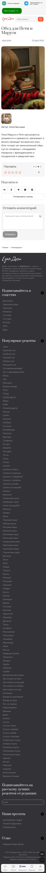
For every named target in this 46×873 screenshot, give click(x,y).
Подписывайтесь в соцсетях (16, 293)
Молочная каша (10, 538)
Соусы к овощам (11, 736)
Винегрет (7, 494)
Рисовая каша (10, 527)
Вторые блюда (10, 386)
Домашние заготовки (13, 675)
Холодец (7, 451)
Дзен (5, 329)
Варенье (7, 711)
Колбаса (7, 422)
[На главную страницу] (8, 19)
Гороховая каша (11, 548)
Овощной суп (9, 364)
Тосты (6, 455)
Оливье (6, 491)
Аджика (6, 758)
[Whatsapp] (25, 190)
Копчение (7, 693)
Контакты (33, 859)
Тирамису (8, 657)
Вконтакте (8, 301)
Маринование (10, 707)
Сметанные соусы (11, 751)
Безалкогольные (11, 776)
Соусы (6, 722)
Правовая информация (18, 859)
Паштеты (7, 433)
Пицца (6, 567)
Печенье (7, 577)
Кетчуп (6, 761)
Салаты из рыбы (11, 484)
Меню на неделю (9, 11)
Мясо (5, 390)
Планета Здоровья (13, 3)
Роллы (6, 462)
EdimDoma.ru (25, 266)
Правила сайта (9, 857)
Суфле (6, 664)
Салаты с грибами (12, 480)
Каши (5, 516)
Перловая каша (10, 545)
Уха (4, 379)
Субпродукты (9, 397)
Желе (5, 646)
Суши (5, 458)
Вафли (6, 603)
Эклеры (6, 660)
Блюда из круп (10, 700)
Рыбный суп (8, 361)
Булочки (7, 610)
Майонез (7, 765)
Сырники (7, 585)
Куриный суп (9, 350)
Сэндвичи (7, 440)
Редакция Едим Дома (13, 844)
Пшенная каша (10, 520)
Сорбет (6, 671)
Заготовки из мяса (12, 678)
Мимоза (7, 509)
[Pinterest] (32, 190)
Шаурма (7, 447)
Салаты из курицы (12, 473)
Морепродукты (10, 408)
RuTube (6, 322)
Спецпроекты (9, 827)
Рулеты (6, 595)
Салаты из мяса (10, 469)
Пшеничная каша (11, 552)
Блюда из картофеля (13, 696)
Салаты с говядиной (13, 476)
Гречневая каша (11, 534)
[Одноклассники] (11, 190)
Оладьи (6, 588)
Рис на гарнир (10, 704)
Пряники (7, 617)
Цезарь (6, 512)
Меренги (7, 668)
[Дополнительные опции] (42, 860)
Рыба (5, 404)
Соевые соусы (10, 743)
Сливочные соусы (11, 740)
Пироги (6, 570)
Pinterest (7, 311)
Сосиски (7, 426)
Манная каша (9, 523)
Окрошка (7, 382)
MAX (5, 326)
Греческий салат (11, 498)
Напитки (7, 769)
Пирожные (8, 635)
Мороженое (9, 631)
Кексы (6, 592)
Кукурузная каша (11, 541)
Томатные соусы (11, 747)
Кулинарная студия (12, 820)
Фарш (6, 401)
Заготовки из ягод (12, 689)
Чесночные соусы (11, 754)
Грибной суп (9, 354)
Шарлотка (8, 613)
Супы (5, 346)
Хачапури (7, 599)
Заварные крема (11, 653)
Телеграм (7, 308)
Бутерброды (9, 429)
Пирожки (7, 581)
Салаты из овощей (12, 487)
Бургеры (7, 437)
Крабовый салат (11, 502)
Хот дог (6, 444)
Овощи (6, 411)
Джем (5, 714)
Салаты (6, 465)
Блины (6, 574)
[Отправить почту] (41, 802)
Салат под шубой (11, 505)
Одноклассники (10, 304)
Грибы (6, 415)
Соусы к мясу (9, 725)
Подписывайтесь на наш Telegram (36, 3)
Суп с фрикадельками (13, 372)
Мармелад (8, 642)
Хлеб (5, 563)
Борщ (5, 375)
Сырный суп (9, 357)
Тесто (5, 559)
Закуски (7, 419)
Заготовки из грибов (13, 686)
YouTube (7, 315)
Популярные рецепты (19, 341)
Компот (6, 718)
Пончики (7, 606)
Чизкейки (7, 639)
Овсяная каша (10, 530)
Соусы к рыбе (9, 732)
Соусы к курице (10, 729)
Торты (6, 624)
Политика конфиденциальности (29, 857)
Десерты (7, 621)
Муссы (6, 649)
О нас (6, 838)
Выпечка (7, 556)
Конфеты (7, 628)
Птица (6, 393)
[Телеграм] (18, 190)
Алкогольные (9, 772)
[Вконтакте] (4, 190)
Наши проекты (13, 814)
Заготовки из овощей (13, 682)
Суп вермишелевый (12, 368)
